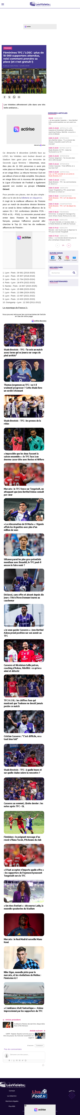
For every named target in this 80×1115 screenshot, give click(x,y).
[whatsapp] (14, 97)
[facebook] (4, 97)
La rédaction (12, 1096)
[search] (74, 273)
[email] (19, 97)
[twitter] (9, 97)
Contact (12, 1091)
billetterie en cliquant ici (31, 198)
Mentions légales (12, 1101)
